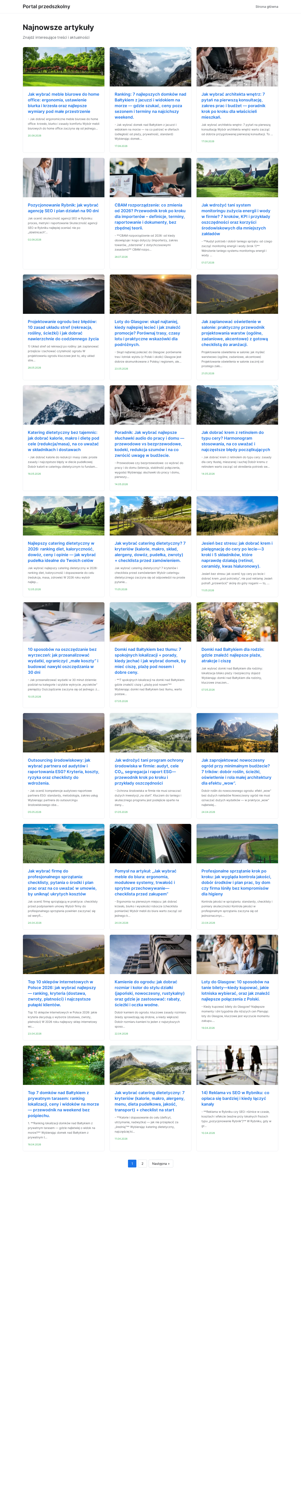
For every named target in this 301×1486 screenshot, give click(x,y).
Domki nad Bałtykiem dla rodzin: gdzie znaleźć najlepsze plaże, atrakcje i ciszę (232, 655)
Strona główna (267, 7)
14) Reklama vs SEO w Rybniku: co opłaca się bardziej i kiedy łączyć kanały (235, 1098)
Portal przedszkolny (46, 6)
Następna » (161, 1164)
